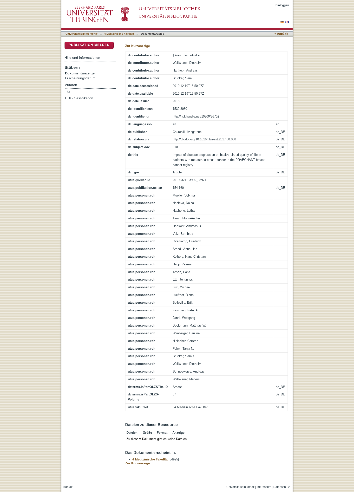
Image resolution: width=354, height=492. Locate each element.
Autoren (71, 85)
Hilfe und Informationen (82, 57)
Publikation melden (89, 45)
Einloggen (282, 5)
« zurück (281, 34)
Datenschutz (281, 487)
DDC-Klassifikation (79, 98)
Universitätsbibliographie (82, 33)
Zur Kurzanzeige (137, 46)
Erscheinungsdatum (80, 78)
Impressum (264, 487)
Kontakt (68, 487)
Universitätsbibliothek (240, 487)
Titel (68, 91)
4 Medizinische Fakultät (119, 33)
